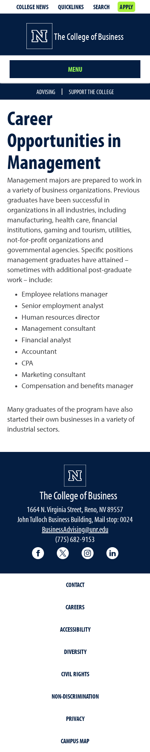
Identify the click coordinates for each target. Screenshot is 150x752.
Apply (126, 7)
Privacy (75, 719)
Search (101, 7)
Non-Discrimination (75, 696)
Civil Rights (75, 674)
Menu (75, 69)
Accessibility (75, 629)
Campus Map (75, 741)
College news (32, 7)
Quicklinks (71, 7)
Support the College (91, 92)
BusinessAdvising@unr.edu (75, 529)
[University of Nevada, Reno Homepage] (75, 476)
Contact (75, 585)
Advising (45, 92)
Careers (75, 607)
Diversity (75, 652)
